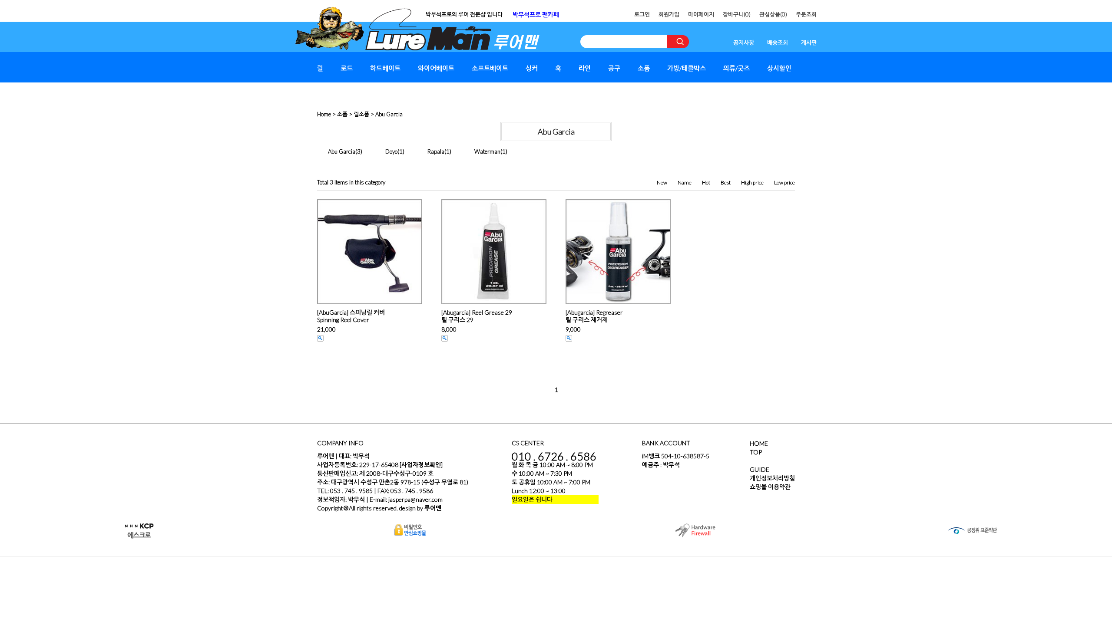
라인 (585, 68)
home (324, 114)
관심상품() (773, 14)
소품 (644, 68)
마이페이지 (701, 14)
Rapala (435, 151)
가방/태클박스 (686, 68)
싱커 (532, 68)
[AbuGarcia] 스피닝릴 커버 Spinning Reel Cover (351, 316)
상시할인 (779, 68)
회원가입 (669, 14)
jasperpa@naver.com (415, 499)
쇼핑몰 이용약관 (770, 486)
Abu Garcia (389, 114)
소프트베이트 (490, 68)
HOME (759, 443)
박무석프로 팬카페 (536, 14)
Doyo (391, 151)
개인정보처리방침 (772, 478)
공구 (614, 68)
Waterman (487, 151)
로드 (347, 68)
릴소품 (361, 114)
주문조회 (806, 14)
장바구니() (737, 14)
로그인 (642, 14)
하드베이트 (385, 68)
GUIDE (759, 469)
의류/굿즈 (736, 68)
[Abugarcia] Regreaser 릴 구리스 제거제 (594, 316)
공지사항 (743, 42)
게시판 (809, 42)
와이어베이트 (436, 68)
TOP (756, 452)
